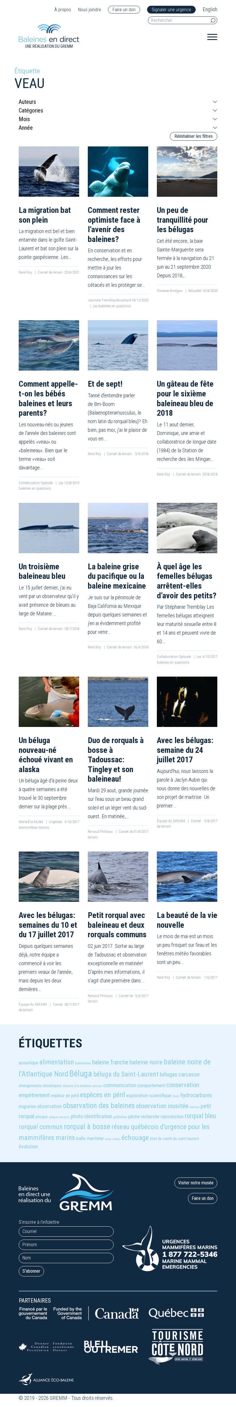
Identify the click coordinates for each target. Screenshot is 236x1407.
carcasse (189, 1074)
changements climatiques (40, 1085)
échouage (135, 1137)
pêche (134, 1116)
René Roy (26, 272)
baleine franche (110, 1062)
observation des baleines (99, 1105)
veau (108, 1139)
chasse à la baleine (77, 1086)
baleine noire (146, 1062)
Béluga (80, 1073)
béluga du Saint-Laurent (126, 1074)
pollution (120, 1116)
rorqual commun (41, 1127)
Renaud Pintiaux (101, 831)
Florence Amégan (170, 291)
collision (97, 1086)
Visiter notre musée (196, 1182)
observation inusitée (162, 1106)
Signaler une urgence (171, 9)
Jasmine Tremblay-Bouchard (109, 300)
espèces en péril (102, 1095)
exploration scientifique (148, 1095)
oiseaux (194, 1107)
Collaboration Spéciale (36, 483)
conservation (182, 1085)
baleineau (83, 1063)
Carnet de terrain (50, 272)
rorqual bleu (200, 1116)
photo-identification (91, 1116)
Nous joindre (89, 9)
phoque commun (59, 1117)
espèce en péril (65, 1095)
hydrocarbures (196, 1095)
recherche (150, 1116)
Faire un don (124, 9)
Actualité (194, 291)
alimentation (56, 1062)
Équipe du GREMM (171, 821)
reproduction (172, 1116)
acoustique (28, 1063)
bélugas (168, 1074)
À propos (62, 9)
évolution (28, 1146)
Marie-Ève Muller (31, 822)
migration (27, 1106)
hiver (175, 1096)
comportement (151, 1085)
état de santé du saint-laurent (174, 1138)
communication (119, 1085)
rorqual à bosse (87, 1126)
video (116, 1139)
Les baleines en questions (112, 306)
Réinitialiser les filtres (193, 136)
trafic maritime (90, 1138)
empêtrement (34, 1095)
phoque (41, 1116)
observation (49, 1106)
